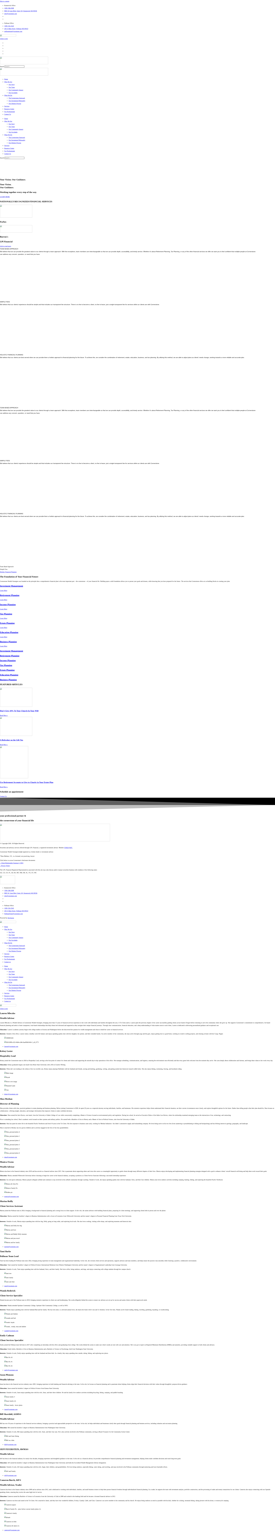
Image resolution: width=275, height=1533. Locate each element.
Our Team (12, 87)
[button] (7, 566)
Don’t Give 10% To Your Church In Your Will (19, 711)
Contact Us (7, 114)
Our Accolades (13, 93)
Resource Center (9, 109)
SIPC (70, 848)
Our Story (12, 84)
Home (6, 79)
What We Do (8, 95)
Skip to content (4, 1)
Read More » (4, 715)
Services (6, 106)
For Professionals (9, 111)
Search (2, 66)
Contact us (7, 962)
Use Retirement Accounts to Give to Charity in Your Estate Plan (26, 782)
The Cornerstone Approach (17, 98)
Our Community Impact (16, 90)
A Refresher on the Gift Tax (11, 740)
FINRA (66, 848)
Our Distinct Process (15, 103)
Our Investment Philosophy (17, 101)
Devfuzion (11, 918)
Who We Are (8, 82)
